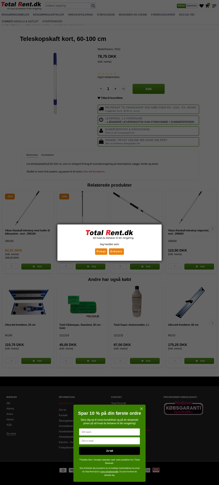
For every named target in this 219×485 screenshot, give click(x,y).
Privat (101, 251)
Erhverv (116, 251)
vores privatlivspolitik (109, 472)
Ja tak (109, 450)
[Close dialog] (141, 409)
